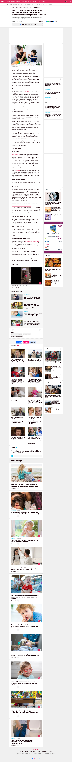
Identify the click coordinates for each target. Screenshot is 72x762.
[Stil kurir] (50, 753)
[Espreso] (27, 753)
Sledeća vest (36, 329)
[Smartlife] (47, 753)
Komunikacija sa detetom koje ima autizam (21, 205)
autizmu (22, 114)
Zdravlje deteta (22, 7)
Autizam (12, 334)
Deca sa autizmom (16, 154)
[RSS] (37, 758)
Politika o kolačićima (37, 755)
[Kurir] (23, 753)
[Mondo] (19, 753)
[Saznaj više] (60, 189)
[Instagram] (35, 758)
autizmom (18, 72)
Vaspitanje (25, 334)
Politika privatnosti (44, 755)
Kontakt (32, 755)
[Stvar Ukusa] (31, 753)
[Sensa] (39, 753)
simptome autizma (27, 91)
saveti (29, 334)
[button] (40, 21)
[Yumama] (3, 1)
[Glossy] (53, 753)
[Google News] (40, 758)
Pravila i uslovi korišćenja (26, 755)
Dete (17, 7)
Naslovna (13, 7)
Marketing (49, 755)
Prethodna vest (17, 329)
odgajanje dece (19, 334)
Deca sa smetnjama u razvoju (17, 336)
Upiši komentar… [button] (17, 456)
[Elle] (43, 753)
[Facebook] (32, 758)
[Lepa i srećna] (35, 753)
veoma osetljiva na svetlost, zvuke (32, 241)
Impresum (19, 755)
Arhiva (53, 755)
